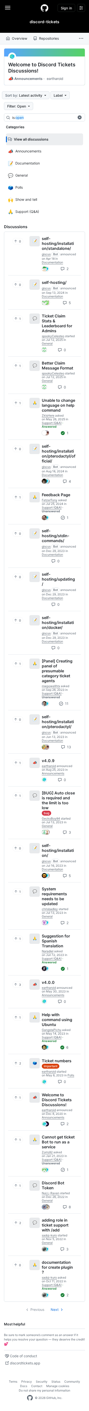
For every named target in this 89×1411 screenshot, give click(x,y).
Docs (23, 1386)
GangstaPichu (51, 1030)
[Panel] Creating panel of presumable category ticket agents (57, 671)
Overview (19, 38)
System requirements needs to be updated (54, 896)
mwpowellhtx (51, 686)
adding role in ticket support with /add (55, 1225)
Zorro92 (47, 1152)
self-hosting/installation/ (58, 850)
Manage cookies (57, 1386)
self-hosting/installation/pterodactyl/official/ (58, 453)
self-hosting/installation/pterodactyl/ (58, 721)
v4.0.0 (48, 982)
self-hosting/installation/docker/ (58, 622)
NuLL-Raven (50, 1193)
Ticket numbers (56, 1060)
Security (41, 1381)
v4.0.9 (48, 760)
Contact (36, 1386)
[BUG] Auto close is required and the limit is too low (58, 800)
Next (55, 1309)
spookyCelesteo (53, 336)
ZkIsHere (48, 415)
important (50, 1066)
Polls (70, 1075)
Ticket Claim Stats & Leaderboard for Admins (57, 323)
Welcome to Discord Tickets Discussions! (41, 68)
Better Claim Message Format (57, 365)
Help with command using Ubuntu (57, 1019)
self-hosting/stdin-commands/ (55, 535)
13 (68, 747)
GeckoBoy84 (51, 818)
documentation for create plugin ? (57, 1267)
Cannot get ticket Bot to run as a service (58, 1142)
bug (46, 813)
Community (72, 1381)
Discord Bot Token (53, 1185)
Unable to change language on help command (58, 405)
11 (66, 703)
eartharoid (55, 78)
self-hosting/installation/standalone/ (58, 243)
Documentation (52, 262)
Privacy (26, 1381)
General (47, 343)
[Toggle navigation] (7, 7)
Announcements (25, 78)
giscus (46, 254)
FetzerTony (49, 500)
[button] (81, 38)
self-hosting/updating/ (58, 579)
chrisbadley (50, 909)
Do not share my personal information (44, 1390)
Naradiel (47, 951)
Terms (13, 1381)
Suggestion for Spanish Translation (56, 941)
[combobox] (49, 118)
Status (55, 1381)
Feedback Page (56, 494)
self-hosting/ (54, 282)
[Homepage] (44, 8)
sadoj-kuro (49, 1235)
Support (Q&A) (52, 423)
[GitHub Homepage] (30, 1398)
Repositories (49, 38)
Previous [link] (37, 1309)
